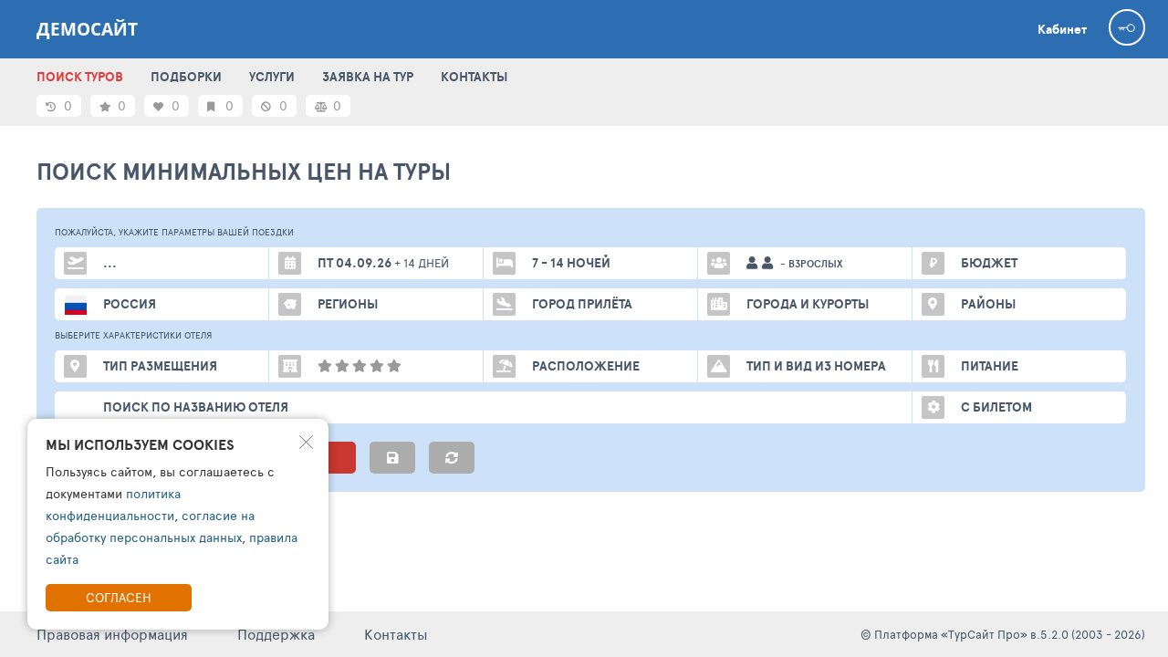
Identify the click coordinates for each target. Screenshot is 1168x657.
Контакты (396, 633)
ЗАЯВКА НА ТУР (367, 77)
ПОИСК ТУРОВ (79, 77)
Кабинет (1062, 29)
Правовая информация (112, 633)
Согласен (118, 597)
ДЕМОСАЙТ (87, 29)
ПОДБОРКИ (186, 77)
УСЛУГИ (272, 77)
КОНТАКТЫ (474, 77)
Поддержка (276, 633)
